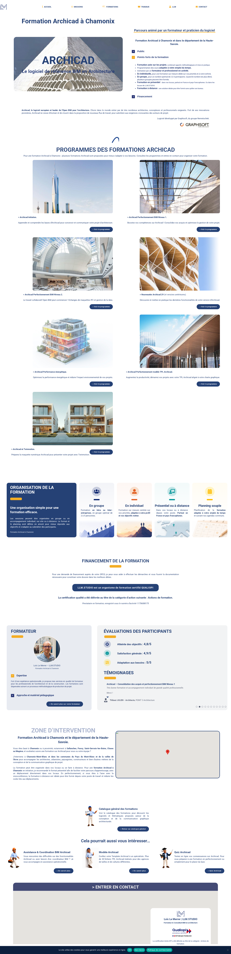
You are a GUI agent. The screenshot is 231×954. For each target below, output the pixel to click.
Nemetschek (203, 118)
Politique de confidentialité (159, 950)
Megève (19, 751)
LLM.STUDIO (150, 86)
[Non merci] (227, 950)
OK (129, 950)
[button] (174, 51)
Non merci (139, 950)
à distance (183, 510)
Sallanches (71, 748)
